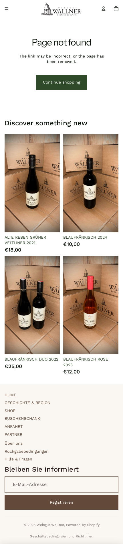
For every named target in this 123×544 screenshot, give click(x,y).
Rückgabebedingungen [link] (27, 451)
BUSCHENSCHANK (22, 418)
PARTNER (13, 434)
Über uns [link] (14, 443)
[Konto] (103, 8)
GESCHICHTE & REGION (27, 402)
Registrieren (61, 502)
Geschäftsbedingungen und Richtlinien (61, 536)
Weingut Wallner (50, 525)
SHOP (10, 410)
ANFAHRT (14, 426)
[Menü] (6, 8)
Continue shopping (61, 82)
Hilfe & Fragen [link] (18, 459)
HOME (10, 395)
